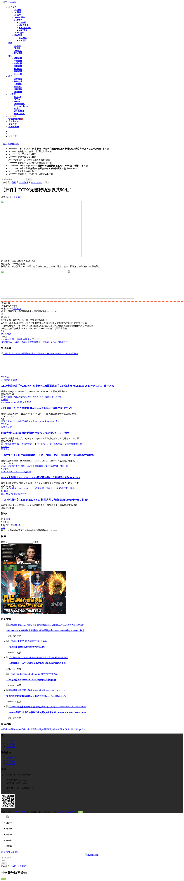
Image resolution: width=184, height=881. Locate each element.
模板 (10, 43)
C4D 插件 (18, 20)
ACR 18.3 (5, 471)
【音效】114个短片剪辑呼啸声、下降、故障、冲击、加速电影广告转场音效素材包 (47, 455)
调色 (34, 729)
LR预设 (65, 729)
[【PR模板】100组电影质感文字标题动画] (26, 641)
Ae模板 (10, 729)
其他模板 (18, 53)
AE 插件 (17, 10)
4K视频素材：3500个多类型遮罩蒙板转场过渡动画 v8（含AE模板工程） (35, 342)
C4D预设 (23, 30)
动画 (75, 729)
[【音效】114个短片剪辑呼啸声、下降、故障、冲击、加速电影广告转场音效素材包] (41, 444)
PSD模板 (18, 51)
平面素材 (18, 61)
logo (79, 729)
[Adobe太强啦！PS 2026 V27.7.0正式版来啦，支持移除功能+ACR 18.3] (34, 466)
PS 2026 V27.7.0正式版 (20, 471)
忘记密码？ (22, 866)
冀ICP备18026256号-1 (67, 812)
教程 (10, 76)
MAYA (17, 99)
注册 (14, 866)
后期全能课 (13, 143)
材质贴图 (18, 69)
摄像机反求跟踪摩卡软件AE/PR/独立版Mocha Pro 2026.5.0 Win (36, 696)
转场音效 (5, 449)
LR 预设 (23, 40)
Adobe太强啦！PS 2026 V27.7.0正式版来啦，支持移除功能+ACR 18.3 (40, 477)
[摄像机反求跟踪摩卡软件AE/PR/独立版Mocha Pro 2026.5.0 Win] (36, 690)
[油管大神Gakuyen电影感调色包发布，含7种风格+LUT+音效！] (31, 421)
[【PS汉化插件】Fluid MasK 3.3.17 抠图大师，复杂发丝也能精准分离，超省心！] (39, 488)
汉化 (83, 729)
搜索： (4, 542)
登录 (8, 519)
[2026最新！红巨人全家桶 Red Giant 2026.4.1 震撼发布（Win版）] (32, 397)
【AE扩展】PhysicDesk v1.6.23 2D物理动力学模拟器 (31, 680)
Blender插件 (19, 17)
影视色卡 (13, 127)
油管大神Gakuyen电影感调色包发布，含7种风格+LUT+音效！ (36, 432)
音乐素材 (18, 63)
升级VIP (17, 308)
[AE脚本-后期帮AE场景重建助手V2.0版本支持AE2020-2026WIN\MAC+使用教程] (92, 364)
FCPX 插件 (19, 33)
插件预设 (12, 7)
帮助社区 (17, 119)
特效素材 (18, 66)
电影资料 (18, 71)
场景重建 (12, 380)
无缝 (9, 334)
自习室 (13, 121)
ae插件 (4, 729)
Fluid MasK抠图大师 (10, 494)
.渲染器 (22, 22)
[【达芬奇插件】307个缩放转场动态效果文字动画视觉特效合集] (37, 657)
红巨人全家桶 (24, 402)
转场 (39, 729)
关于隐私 (10, 746)
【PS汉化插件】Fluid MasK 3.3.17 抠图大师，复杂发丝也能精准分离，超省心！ (46, 499)
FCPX (4, 334)
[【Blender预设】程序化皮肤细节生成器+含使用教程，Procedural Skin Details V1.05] (46, 706)
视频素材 (18, 58)
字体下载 (18, 74)
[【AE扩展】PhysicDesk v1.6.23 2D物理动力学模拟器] (32, 674)
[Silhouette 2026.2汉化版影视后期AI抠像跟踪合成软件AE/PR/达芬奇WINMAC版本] (45, 625)
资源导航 (12, 124)
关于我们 (10, 741)
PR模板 (17, 48)
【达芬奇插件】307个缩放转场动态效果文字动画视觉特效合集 (36, 663)
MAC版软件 (19, 114)
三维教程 (18, 84)
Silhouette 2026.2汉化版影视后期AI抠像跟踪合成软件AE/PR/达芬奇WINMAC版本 (45, 630)
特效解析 (18, 92)
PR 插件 (17, 12)
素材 (10, 56)
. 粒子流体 (23, 25)
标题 (60, 729)
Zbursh (17, 101)
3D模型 (17, 108)
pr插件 (54, 729)
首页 (5, 143)
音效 (10, 427)
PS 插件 (17, 15)
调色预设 (18, 35)
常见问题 (10, 744)
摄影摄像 (18, 89)
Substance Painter (22, 106)
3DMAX (17, 97)
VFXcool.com (19, 812)
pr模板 (44, 729)
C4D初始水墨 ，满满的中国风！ (16, 339)
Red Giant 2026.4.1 (9, 402)
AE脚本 (4, 380)
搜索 (29, 179)
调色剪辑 (18, 79)
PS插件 (23, 494)
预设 (49, 729)
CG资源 (12, 94)
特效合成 (18, 81)
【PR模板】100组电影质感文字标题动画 (25, 647)
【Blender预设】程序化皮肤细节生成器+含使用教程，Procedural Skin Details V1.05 (46, 712)
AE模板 (17, 45)
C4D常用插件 (25, 28)
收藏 (3, 527)
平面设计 (18, 86)
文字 (71, 729)
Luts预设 (23, 38)
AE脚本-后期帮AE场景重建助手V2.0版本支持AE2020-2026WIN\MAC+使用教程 (57, 385)
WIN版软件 (19, 111)
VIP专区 (5, 377)
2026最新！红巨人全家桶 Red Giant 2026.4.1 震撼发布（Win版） (38, 408)
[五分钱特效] (9, 2)
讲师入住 (10, 761)
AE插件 (4, 399)
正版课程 (10, 763)
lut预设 (4, 427)
